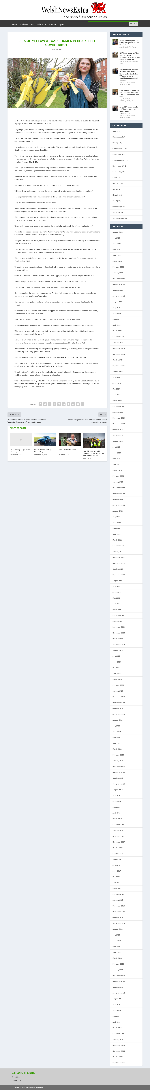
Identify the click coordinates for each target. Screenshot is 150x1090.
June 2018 (116, 801)
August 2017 (117, 859)
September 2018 (118, 784)
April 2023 (116, 464)
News (14, 25)
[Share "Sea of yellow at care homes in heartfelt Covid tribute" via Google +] (49, 404)
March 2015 (117, 1028)
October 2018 (117, 778)
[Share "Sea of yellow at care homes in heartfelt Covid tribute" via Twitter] (45, 404)
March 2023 (117, 470)
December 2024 (118, 348)
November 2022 (118, 493)
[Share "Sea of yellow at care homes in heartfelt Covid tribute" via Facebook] (40, 404)
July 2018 (116, 796)
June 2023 (116, 453)
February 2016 (118, 964)
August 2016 (117, 929)
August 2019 (117, 720)
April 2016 (116, 952)
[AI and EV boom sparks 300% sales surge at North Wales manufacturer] (115, 108)
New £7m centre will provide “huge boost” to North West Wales (93, 453)
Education (41, 25)
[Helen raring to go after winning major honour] (21, 439)
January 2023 (117, 482)
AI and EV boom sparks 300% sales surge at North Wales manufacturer (129, 110)
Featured (135, 62)
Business (24, 25)
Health (128, 101)
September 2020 (118, 644)
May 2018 (116, 807)
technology (117, 207)
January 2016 (117, 970)
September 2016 (118, 923)
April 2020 (116, 673)
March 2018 (117, 819)
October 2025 (117, 290)
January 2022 (117, 552)
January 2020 (117, 691)
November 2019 (118, 703)
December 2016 (118, 906)
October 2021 (117, 569)
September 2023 (118, 435)
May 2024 (116, 389)
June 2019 (116, 732)
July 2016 (116, 935)
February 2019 (118, 755)
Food (114, 177)
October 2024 (117, 360)
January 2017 (117, 900)
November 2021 (118, 563)
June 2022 (116, 523)
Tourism (52, 25)
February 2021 (118, 615)
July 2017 (116, 865)
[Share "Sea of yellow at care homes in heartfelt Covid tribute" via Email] (77, 404)
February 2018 (118, 825)
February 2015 (118, 1034)
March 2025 (117, 331)
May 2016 (116, 946)
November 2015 (118, 981)
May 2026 (116, 250)
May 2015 (116, 1016)
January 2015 (117, 1039)
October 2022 (117, 499)
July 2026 (116, 238)
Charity (115, 143)
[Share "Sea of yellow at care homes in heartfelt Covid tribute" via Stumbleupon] (73, 404)
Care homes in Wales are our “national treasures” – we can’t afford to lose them (129, 93)
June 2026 (116, 244)
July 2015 (116, 1005)
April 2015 (116, 1022)
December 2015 (118, 976)
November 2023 (118, 424)
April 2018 (116, 813)
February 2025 (118, 337)
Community (117, 148)
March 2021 (117, 610)
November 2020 (118, 633)
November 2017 (118, 842)
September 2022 (118, 505)
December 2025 (118, 279)
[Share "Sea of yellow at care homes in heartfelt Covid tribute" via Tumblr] (54, 404)
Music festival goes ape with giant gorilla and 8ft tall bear (129, 43)
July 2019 (116, 726)
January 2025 (117, 342)
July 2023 (116, 447)
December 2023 (118, 418)
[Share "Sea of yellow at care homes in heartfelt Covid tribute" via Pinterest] (59, 404)
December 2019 (118, 697)
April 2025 (116, 325)
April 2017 (116, 883)
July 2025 (116, 308)
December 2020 (118, 627)
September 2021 (118, 575)
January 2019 (117, 761)
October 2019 (117, 708)
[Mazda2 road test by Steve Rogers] (45, 439)
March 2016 (117, 958)
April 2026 (116, 255)
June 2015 (116, 1010)
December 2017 (118, 836)
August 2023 (117, 441)
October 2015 (117, 987)
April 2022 (116, 534)
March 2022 (117, 540)
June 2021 (116, 592)
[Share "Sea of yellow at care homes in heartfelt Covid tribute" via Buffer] (68, 404)
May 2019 (116, 737)
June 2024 (116, 383)
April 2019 (116, 743)
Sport (61, 25)
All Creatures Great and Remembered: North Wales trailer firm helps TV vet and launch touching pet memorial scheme (129, 75)
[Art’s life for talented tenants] (70, 439)
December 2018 (118, 766)
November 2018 (118, 772)
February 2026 (118, 267)
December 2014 (118, 1045)
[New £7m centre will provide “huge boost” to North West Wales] (94, 440)
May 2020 (116, 668)
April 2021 (116, 604)
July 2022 (116, 517)
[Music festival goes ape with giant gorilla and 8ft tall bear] (115, 42)
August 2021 (117, 581)
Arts (32, 25)
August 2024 (117, 371)
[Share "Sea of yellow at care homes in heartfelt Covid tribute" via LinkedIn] (63, 404)
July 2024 (116, 377)
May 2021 (116, 598)
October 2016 (117, 917)
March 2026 (117, 261)
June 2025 (116, 313)
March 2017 (117, 888)
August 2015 (117, 999)
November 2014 (118, 1051)
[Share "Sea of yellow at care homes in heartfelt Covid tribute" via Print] (82, 404)
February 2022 (118, 546)
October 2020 (117, 639)
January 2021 (117, 621)
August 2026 (117, 232)
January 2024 (117, 412)
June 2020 (116, 662)
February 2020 (118, 685)
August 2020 (117, 650)
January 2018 (117, 830)
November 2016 (118, 912)
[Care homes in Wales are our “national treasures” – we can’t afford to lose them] (115, 92)
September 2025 (118, 296)
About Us (15, 1077)
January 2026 (117, 273)
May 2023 (116, 459)
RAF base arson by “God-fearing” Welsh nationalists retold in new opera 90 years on (130, 56)
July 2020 (116, 656)
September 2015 (118, 993)
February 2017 (118, 894)
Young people (118, 218)
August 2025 (117, 302)
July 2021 (116, 586)
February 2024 (118, 406)
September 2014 (118, 1063)
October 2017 (117, 848)
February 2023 (118, 476)
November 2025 (118, 284)
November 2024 (118, 354)
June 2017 (116, 871)
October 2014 (117, 1057)
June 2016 (116, 941)
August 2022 (117, 511)
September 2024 (118, 366)
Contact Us (16, 1080)
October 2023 (117, 430)
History (115, 189)
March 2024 (117, 400)
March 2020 (117, 679)
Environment (117, 166)
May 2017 (116, 877)
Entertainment (118, 160)
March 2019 (117, 749)
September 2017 (118, 854)
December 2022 (118, 488)
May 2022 (116, 528)
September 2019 (118, 714)
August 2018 (117, 790)
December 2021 (118, 557)
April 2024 (116, 395)
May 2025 (116, 319)
